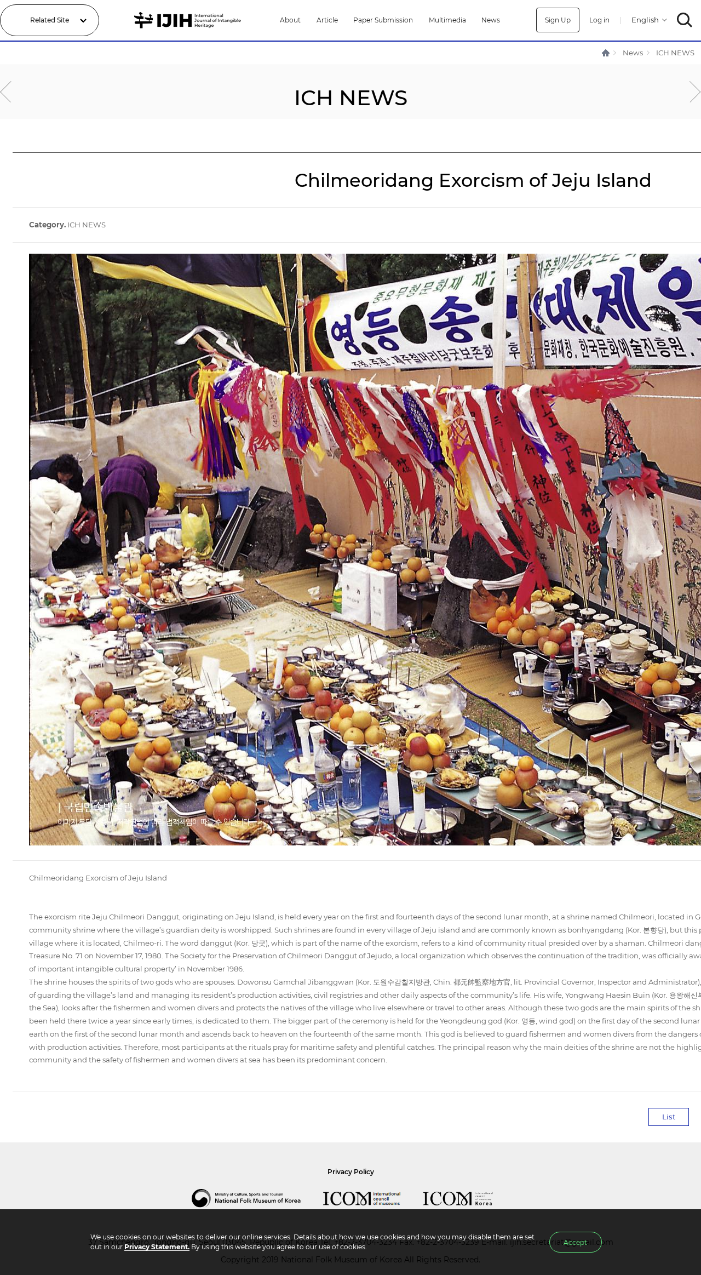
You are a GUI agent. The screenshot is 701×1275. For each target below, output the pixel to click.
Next (695, 91)
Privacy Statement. (156, 1247)
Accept (575, 1242)
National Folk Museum (257, 1198)
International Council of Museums (373, 1198)
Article (327, 20)
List (668, 1116)
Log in (599, 20)
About (290, 20)
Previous (6, 91)
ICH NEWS (675, 52)
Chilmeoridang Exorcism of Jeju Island (98, 877)
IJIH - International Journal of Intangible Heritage (189, 20)
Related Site (49, 20)
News (490, 20)
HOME (606, 53)
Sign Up (558, 20)
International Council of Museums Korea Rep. (469, 1198)
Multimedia (447, 20)
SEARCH (685, 20)
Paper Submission (383, 20)
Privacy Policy (350, 1172)
